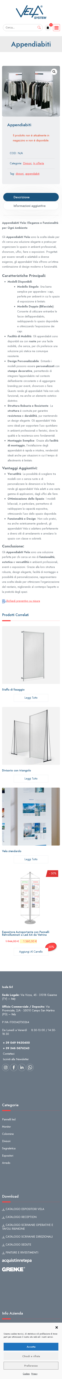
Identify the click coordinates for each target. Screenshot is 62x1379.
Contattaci (8, 1054)
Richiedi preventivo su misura (23, 601)
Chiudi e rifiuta (31, 1356)
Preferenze (31, 1366)
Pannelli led (9, 1119)
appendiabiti (32, 174)
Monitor (6, 1127)
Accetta (31, 1347)
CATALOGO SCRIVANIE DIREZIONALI (29, 1237)
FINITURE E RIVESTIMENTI (21, 1253)
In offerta (38, 163)
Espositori (7, 1156)
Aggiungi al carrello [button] (31, 952)
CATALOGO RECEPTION (21, 1217)
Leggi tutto (31, 698)
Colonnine (8, 1134)
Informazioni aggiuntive (30, 206)
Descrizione (22, 197)
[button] (56, 1327)
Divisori (27, 163)
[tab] (31, 197)
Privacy (34, 1373)
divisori (20, 174)
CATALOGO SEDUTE (18, 1245)
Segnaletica (9, 1148)
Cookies (26, 1373)
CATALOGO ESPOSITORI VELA (24, 1209)
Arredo (6, 1163)
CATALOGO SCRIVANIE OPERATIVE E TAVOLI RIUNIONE (27, 1227)
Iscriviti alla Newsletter (16, 1059)
